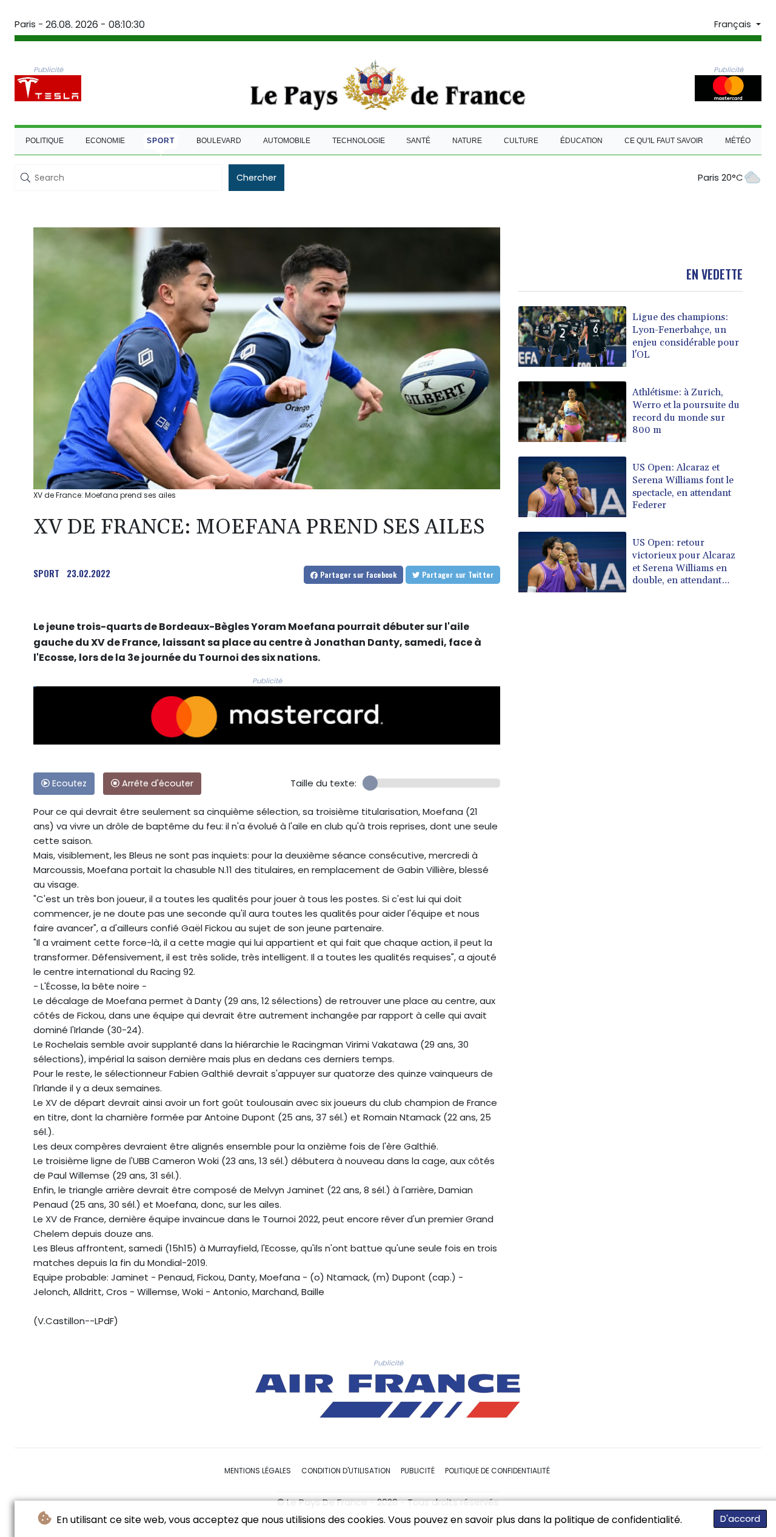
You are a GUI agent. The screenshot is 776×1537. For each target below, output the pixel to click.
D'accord (740, 1518)
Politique (44, 140)
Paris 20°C (720, 177)
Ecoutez (68, 783)
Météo (738, 140)
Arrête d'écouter (156, 783)
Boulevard (218, 140)
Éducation (581, 140)
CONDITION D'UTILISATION (345, 1470)
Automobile (286, 140)
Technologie (358, 140)
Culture (521, 140)
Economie (105, 140)
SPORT (46, 573)
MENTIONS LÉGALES (257, 1470)
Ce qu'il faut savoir (663, 140)
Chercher (256, 178)
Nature (467, 140)
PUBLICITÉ (418, 1470)
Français (734, 24)
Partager (357, 574)
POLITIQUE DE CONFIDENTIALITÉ (497, 1470)
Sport (161, 140)
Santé (418, 140)
